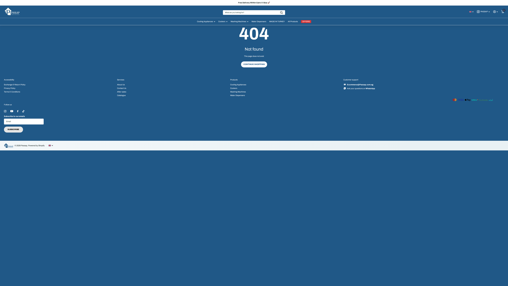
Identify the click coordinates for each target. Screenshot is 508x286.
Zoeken (281, 12)
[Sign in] (495, 12)
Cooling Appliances (205, 22)
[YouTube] (11, 111)
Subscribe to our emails (14, 116)
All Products (293, 22)
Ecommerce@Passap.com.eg (360, 85)
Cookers (221, 22)
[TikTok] (23, 111)
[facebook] (17, 111)
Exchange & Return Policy (14, 85)
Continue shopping (254, 64)
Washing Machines (238, 22)
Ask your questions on (361, 89)
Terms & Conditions (12, 92)
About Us (121, 85)
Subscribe (14, 129)
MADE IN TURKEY (277, 22)
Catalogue (121, 95)
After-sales (121, 92)
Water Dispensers (258, 22)
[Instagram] (5, 111)
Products (234, 80)
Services (120, 80)
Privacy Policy (9, 88)
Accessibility (9, 80)
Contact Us (121, 88)
